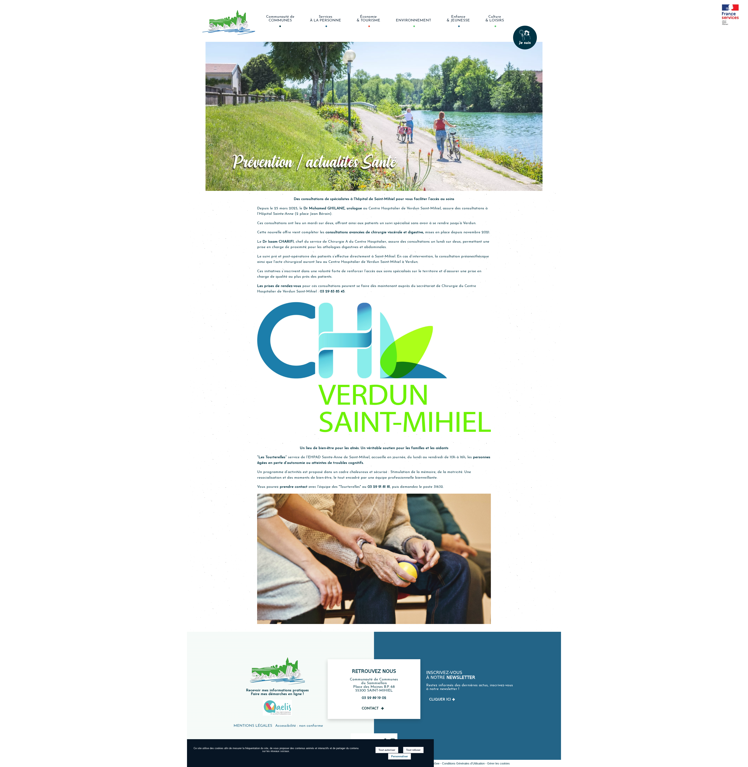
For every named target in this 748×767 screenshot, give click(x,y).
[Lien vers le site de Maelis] (277, 715)
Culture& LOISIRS (494, 18)
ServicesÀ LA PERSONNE (325, 18)
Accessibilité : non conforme (299, 726)
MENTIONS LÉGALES (253, 726)
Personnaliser (399, 756)
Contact (370, 708)
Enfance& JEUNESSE (458, 18)
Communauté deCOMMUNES (280, 18)
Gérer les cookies (498, 763)
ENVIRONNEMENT (413, 20)
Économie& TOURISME (368, 18)
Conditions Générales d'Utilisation (463, 763)
